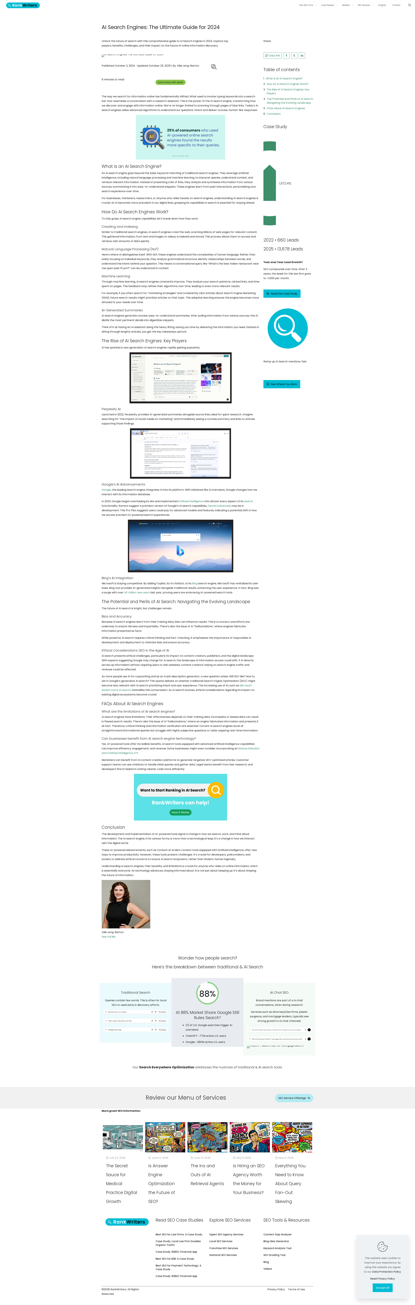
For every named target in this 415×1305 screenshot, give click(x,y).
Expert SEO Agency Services (226, 1234)
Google (106, 490)
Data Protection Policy (386, 1272)
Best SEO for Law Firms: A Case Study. (179, 1234)
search (248, 501)
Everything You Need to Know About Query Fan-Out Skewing (290, 1183)
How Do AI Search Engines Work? (287, 84)
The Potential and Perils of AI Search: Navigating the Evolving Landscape (290, 101)
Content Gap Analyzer (277, 1234)
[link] (213, 67)
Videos (267, 1268)
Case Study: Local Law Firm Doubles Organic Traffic (178, 1243)
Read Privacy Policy (382, 1279)
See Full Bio (109, 937)
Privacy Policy (276, 1289)
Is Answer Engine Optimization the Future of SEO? (161, 1183)
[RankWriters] (22, 5)
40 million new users (137, 592)
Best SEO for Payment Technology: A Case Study (178, 1267)
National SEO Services (223, 1255)
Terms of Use (296, 1289)
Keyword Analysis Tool (277, 1248)
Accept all (382, 1288)
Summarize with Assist (170, 82)
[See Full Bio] (117, 937)
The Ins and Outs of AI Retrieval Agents (207, 1175)
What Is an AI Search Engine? (284, 78)
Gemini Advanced (219, 506)
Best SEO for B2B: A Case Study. (175, 1258)
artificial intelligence (191, 501)
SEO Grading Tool (274, 1255)
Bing (194, 583)
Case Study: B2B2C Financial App (176, 1251)
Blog (266, 1262)
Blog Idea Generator (276, 1241)
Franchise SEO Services (223, 1248)
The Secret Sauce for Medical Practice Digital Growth (121, 1183)
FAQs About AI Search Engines (286, 108)
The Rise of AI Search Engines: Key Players (288, 91)
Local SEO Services (220, 1241)
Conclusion (274, 114)
